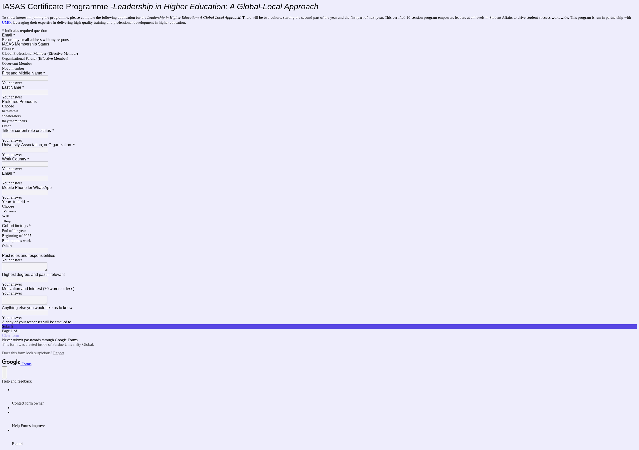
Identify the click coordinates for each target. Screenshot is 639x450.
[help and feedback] (4, 372)
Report (58, 353)
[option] (319, 48)
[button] (319, 326)
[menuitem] (324, 397)
